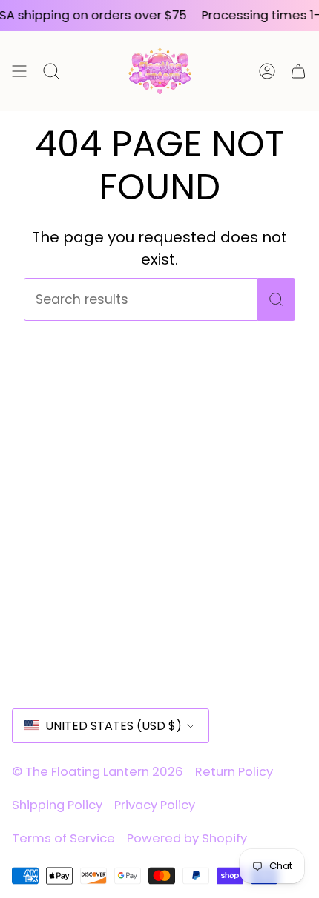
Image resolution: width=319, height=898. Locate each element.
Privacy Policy (154, 805)
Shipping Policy (57, 805)
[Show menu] (19, 71)
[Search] (276, 299)
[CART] (298, 71)
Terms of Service (63, 838)
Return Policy (234, 771)
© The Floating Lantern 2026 (97, 771)
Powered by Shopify (187, 838)
